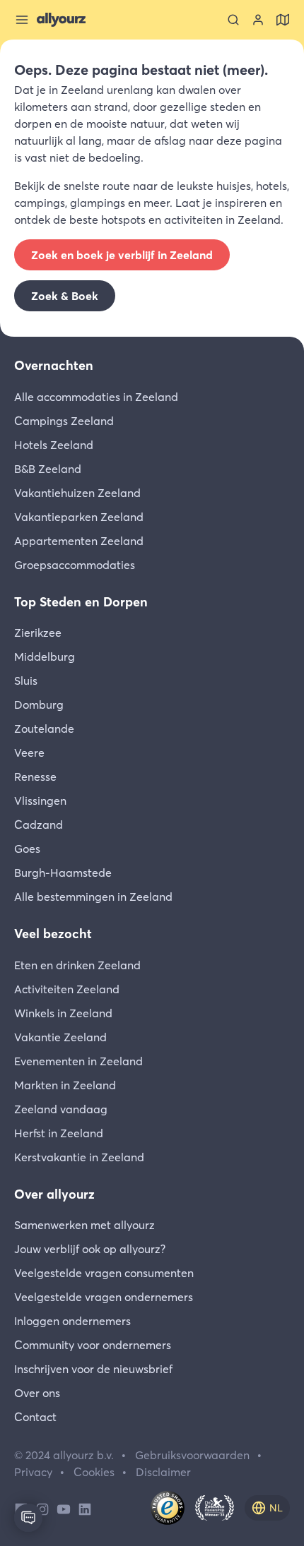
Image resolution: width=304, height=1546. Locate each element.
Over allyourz (54, 1194)
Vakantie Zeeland (60, 1037)
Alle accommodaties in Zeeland (96, 397)
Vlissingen (40, 800)
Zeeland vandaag (60, 1109)
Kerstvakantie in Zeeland (79, 1157)
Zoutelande (44, 728)
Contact (35, 1417)
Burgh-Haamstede (63, 872)
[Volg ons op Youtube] (64, 1508)
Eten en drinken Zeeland (77, 965)
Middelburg (44, 656)
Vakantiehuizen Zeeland (77, 493)
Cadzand (38, 824)
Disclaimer (163, 1472)
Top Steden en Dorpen (81, 602)
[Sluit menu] (22, 19)
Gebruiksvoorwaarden (192, 1455)
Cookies (94, 1472)
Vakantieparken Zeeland (79, 517)
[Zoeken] (233, 19)
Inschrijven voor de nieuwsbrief (93, 1369)
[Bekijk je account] (258, 19)
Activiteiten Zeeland (66, 989)
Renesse (35, 776)
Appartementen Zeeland (79, 541)
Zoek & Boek (64, 296)
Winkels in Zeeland (63, 1013)
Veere (29, 752)
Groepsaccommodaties (74, 565)
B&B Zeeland (47, 469)
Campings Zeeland (64, 421)
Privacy (33, 1472)
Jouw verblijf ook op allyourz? (89, 1249)
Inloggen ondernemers (72, 1321)
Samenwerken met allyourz (84, 1225)
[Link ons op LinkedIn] (85, 1508)
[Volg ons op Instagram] (42, 1508)
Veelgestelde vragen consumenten (104, 1273)
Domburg (39, 704)
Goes (27, 848)
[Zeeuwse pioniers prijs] (214, 1508)
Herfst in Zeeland (58, 1133)
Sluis (25, 680)
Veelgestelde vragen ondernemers (103, 1297)
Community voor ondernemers (92, 1345)
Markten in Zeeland (65, 1085)
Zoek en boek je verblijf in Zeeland (122, 255)
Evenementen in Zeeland (78, 1061)
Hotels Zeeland (53, 445)
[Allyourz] (61, 20)
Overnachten (53, 365)
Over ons (37, 1393)
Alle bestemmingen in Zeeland (93, 896)
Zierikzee (38, 632)
